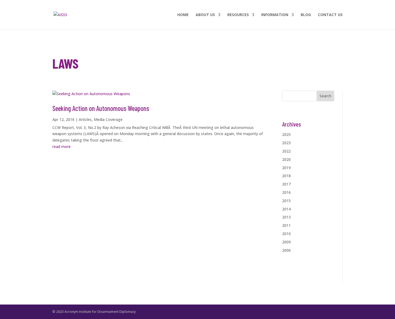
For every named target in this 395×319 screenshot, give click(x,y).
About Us (205, 15)
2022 (286, 151)
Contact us (330, 15)
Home (183, 15)
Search (325, 95)
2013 (286, 217)
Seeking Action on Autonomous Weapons (100, 108)
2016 (286, 192)
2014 (286, 209)
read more (61, 146)
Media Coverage (108, 119)
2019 (286, 167)
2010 (286, 233)
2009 (286, 241)
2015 (286, 200)
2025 (286, 134)
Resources (238, 15)
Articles (85, 119)
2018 (286, 175)
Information (274, 15)
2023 (286, 142)
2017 (286, 184)
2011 (286, 225)
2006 (286, 250)
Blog (306, 15)
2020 (286, 159)
